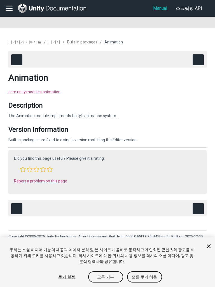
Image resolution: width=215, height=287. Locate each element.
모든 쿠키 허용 (144, 277)
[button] (23, 169)
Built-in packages (82, 42)
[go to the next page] (198, 59)
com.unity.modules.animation (34, 92)
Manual (160, 8)
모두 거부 (105, 277)
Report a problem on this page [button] (40, 181)
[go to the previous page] (16, 59)
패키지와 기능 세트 (24, 42)
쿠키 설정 (66, 277)
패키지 (54, 42)
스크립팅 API (189, 8)
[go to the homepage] (56, 8)
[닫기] (208, 246)
